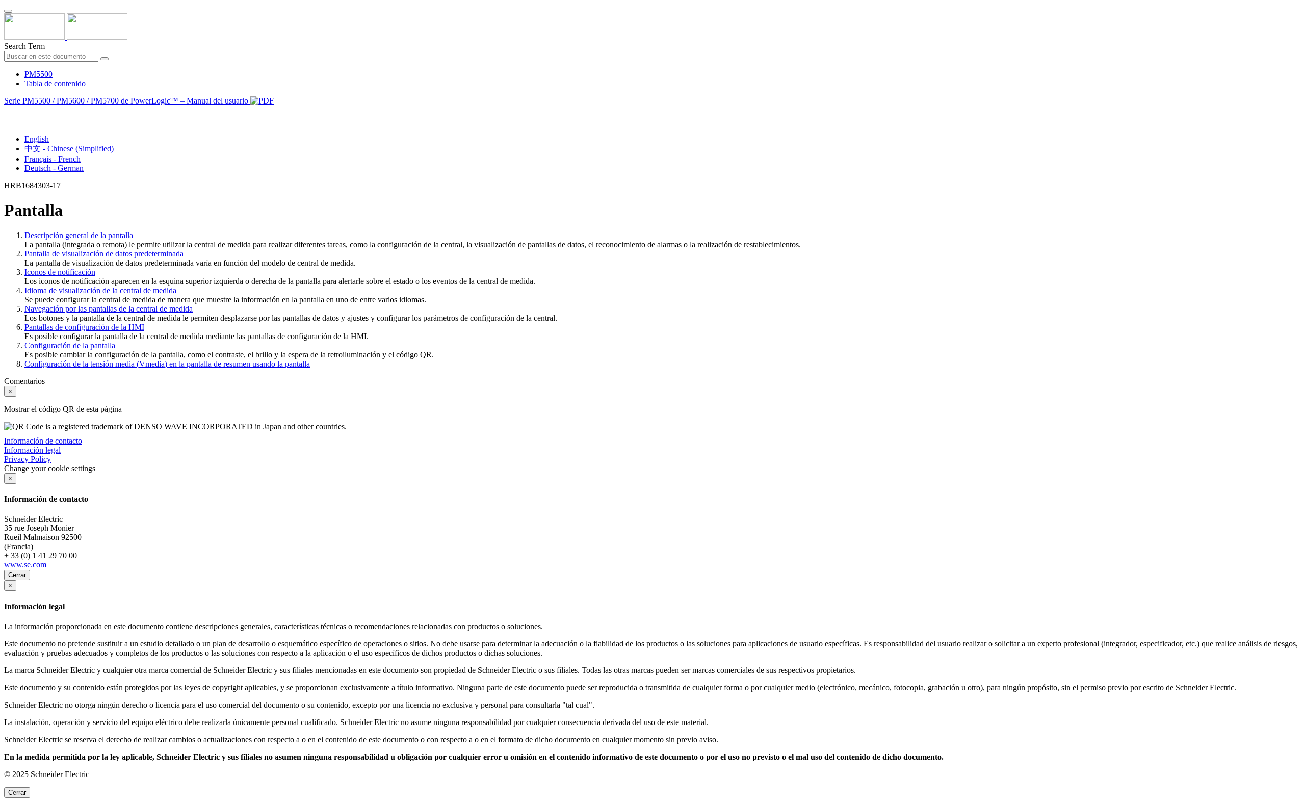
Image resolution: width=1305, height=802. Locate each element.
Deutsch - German (54, 168)
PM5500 (38, 74)
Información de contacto (43, 440)
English (36, 139)
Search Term (24, 46)
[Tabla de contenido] (8, 112)
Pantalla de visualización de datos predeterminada (104, 253)
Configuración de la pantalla (69, 345)
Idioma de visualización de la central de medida (100, 290)
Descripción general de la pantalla (78, 235)
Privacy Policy (27, 459)
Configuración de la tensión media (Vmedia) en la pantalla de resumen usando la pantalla (167, 363)
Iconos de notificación (59, 272)
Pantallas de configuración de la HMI (84, 327)
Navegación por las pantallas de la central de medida (108, 308)
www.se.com (25, 564)
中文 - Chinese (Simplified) (69, 148)
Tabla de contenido (55, 83)
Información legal (32, 450)
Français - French (52, 158)
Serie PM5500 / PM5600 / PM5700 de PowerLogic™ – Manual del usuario (127, 100)
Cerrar (17, 575)
